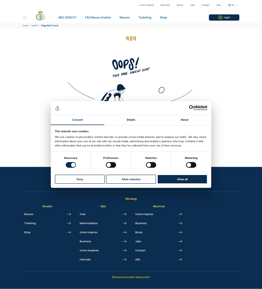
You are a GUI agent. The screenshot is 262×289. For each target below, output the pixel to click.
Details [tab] (131, 119)
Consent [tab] (77, 119)
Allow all (182, 179)
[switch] (111, 165)
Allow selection (131, 179)
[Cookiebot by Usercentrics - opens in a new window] (191, 108)
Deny (80, 179)
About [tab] (184, 119)
